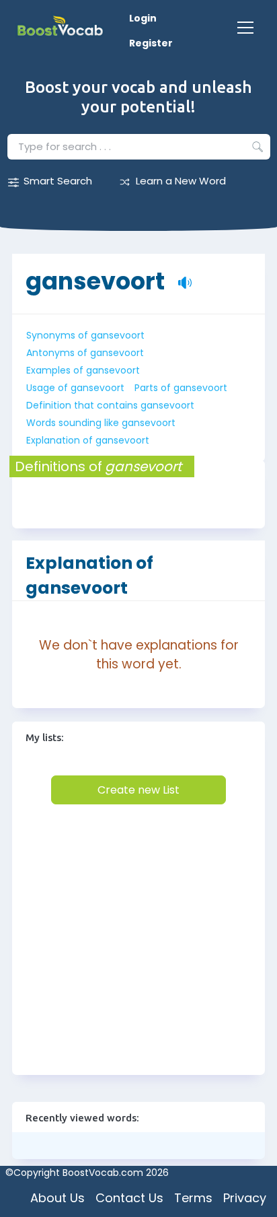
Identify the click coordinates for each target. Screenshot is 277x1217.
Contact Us (129, 1197)
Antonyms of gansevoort (85, 352)
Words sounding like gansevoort (100, 422)
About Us (57, 1197)
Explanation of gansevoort (87, 440)
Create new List (138, 790)
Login (143, 18)
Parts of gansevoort (180, 387)
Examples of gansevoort (83, 370)
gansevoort (95, 274)
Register (151, 43)
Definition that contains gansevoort (110, 405)
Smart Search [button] (58, 181)
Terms (193, 1197)
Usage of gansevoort (75, 387)
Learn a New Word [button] (181, 181)
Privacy (244, 1197)
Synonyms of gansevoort (85, 335)
